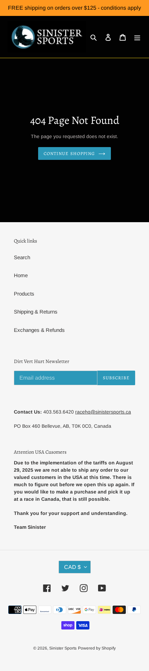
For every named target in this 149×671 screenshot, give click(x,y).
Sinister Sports (63, 648)
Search (22, 257)
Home (21, 275)
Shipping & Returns (36, 312)
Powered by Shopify (97, 648)
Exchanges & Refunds (39, 330)
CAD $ (72, 567)
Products (24, 294)
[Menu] (137, 36)
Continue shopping (69, 153)
